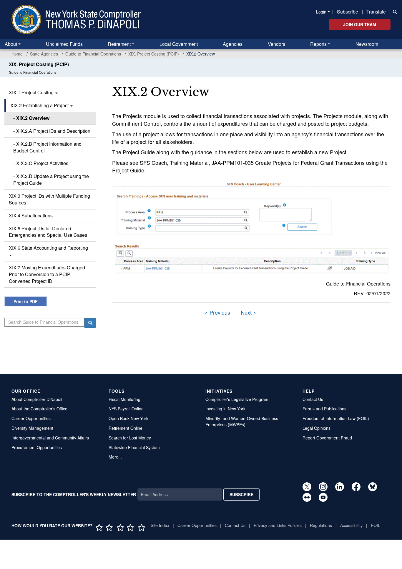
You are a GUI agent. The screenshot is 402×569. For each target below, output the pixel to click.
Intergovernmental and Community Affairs (50, 438)
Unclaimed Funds (64, 44)
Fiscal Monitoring (124, 399)
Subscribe (347, 11)
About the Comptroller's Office (39, 409)
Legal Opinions (316, 428)
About (11, 44)
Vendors (276, 44)
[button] (394, 11)
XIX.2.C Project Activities (42, 163)
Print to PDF (26, 301)
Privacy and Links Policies (278, 525)
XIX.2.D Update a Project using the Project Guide (51, 179)
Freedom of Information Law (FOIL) (336, 418)
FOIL (375, 525)
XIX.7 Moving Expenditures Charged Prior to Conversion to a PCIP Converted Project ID (47, 274)
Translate (376, 11)
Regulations (321, 525)
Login (321, 12)
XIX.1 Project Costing (32, 92)
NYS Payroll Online (126, 409)
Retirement (119, 44)
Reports (318, 44)
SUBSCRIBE (241, 494)
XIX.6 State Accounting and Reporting (48, 247)
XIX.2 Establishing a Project (40, 105)
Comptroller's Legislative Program (236, 399)
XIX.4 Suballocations (31, 215)
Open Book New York (128, 418)
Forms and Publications (324, 409)
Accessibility (351, 525)
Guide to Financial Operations (93, 54)
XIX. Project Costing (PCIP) (153, 54)
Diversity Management (32, 428)
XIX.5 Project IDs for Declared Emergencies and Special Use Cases (48, 232)
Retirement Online (125, 428)
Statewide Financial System (134, 447)
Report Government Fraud (327, 438)
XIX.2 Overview (32, 118)
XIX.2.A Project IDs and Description (53, 130)
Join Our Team (359, 24)
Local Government (179, 44)
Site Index (160, 525)
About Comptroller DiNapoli (36, 399)
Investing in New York (225, 409)
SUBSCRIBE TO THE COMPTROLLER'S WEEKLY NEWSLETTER (73, 494)
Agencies (232, 44)
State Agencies (44, 54)
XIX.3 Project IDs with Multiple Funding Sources (49, 199)
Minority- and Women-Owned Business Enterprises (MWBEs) (241, 421)
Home (17, 54)
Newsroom (367, 44)
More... (115, 457)
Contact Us (313, 399)
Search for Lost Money (130, 438)
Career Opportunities (31, 418)
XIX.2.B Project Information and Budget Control (47, 147)
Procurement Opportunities (36, 447)
